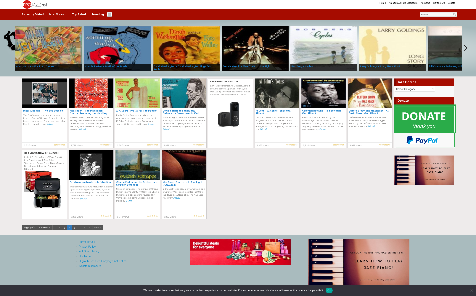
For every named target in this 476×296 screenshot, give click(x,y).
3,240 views (123, 216)
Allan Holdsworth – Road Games (35, 66)
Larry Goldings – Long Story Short (380, 66)
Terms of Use (87, 241)
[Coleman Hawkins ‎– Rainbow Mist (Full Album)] (323, 93)
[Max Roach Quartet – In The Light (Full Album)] (184, 164)
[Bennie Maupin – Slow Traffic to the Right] (255, 48)
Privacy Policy (87, 246)
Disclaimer (85, 256)
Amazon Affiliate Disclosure (403, 3)
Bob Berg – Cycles (302, 66)
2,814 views (309, 145)
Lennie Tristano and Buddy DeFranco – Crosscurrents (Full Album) (181, 113)
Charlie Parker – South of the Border (106, 66)
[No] (471, 290)
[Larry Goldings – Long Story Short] (392, 48)
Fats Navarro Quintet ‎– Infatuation (90, 182)
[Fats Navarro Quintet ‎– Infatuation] (91, 164)
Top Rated (79, 14)
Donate (451, 3)
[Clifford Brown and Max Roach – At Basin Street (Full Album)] (370, 93)
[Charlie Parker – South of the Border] (117, 48)
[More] (50, 124)
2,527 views (30, 145)
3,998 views (356, 145)
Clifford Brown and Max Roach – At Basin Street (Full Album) (369, 112)
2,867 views (170, 216)
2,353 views (263, 145)
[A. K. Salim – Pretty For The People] (137, 93)
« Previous (44, 227)
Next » (97, 227)
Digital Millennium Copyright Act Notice (102, 261)
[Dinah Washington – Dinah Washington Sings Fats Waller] (186, 48)
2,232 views (77, 216)
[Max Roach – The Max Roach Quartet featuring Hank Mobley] (91, 93)
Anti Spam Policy (89, 251)
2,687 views (123, 145)
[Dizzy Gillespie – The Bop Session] (44, 93)
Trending (97, 14)
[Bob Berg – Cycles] (323, 48)
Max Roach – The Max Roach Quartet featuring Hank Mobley (88, 112)
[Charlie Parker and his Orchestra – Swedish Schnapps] (137, 164)
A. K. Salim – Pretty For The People (136, 110)
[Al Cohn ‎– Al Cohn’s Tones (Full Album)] (277, 93)
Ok (329, 290)
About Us (425, 3)
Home (382, 3)
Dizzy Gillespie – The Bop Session (43, 110)
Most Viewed (57, 14)
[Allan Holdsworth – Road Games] (48, 48)
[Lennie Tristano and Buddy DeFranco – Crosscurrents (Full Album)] (184, 93)
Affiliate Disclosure (90, 265)
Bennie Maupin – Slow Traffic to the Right (247, 66)
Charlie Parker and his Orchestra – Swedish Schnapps (136, 183)
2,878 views (170, 145)
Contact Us (439, 3)
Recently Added (33, 14)
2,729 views (77, 145)
